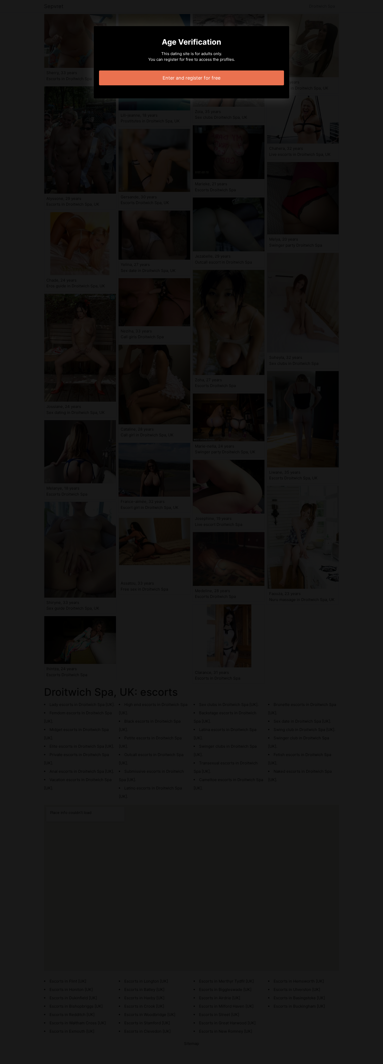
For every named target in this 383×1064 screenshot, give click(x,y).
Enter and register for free (191, 78)
